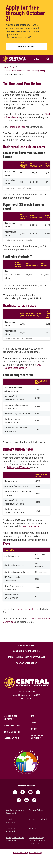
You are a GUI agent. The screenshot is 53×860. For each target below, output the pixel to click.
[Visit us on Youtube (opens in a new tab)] (30, 792)
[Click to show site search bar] (45, 59)
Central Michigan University (27, 852)
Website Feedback (38, 819)
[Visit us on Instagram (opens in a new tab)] (38, 792)
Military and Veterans (18, 467)
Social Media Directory (37, 737)
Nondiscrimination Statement (15, 811)
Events (34, 722)
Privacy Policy (36, 810)
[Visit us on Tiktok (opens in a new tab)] (19, 800)
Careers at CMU (11, 738)
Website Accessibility (12, 820)
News (33, 716)
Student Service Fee (25, 609)
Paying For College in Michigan (15, 839)
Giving (34, 729)
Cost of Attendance (29, 526)
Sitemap (33, 828)
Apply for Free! (26, 46)
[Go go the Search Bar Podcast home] (34, 800)
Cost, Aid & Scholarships (26, 651)
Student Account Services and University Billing (24, 70)
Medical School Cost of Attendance (26, 657)
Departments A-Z (12, 725)
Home (5, 67)
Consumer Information (11, 829)
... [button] (13, 67)
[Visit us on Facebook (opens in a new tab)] (15, 792)
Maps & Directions (13, 732)
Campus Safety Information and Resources (37, 840)
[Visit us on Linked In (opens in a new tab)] (26, 800)
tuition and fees (17, 127)
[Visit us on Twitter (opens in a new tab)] (22, 792)
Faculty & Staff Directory (12, 717)
